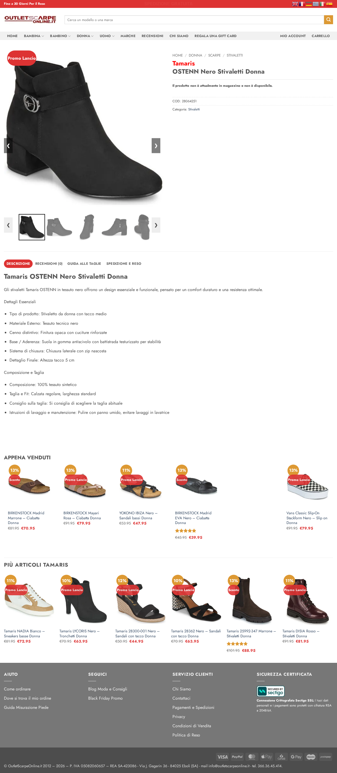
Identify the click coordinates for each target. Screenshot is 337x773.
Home (12, 35)
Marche (128, 35)
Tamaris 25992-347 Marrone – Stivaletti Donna (251, 633)
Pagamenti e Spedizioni (193, 707)
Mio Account (293, 35)
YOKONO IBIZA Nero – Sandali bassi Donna (138, 515)
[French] (302, 3)
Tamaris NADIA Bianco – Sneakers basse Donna (24, 633)
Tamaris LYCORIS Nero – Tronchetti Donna (80, 633)
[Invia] (328, 19)
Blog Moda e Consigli (107, 689)
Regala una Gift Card (215, 35)
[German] (309, 3)
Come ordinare (17, 689)
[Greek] (316, 3)
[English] (295, 3)
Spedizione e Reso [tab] (123, 263)
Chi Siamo (179, 35)
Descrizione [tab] (18, 263)
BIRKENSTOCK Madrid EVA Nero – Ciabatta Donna (193, 518)
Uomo (105, 35)
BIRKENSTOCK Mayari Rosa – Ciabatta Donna (82, 515)
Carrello (321, 35)
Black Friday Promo (105, 698)
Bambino (58, 35)
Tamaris (183, 63)
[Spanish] (329, 3)
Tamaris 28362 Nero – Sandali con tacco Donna (196, 633)
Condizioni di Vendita (191, 726)
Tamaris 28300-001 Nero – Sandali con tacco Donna (137, 633)
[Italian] (322, 3)
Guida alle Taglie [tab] (84, 263)
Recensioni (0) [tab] (49, 263)
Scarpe (214, 55)
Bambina (32, 35)
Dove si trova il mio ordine (27, 698)
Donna (83, 35)
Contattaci (181, 698)
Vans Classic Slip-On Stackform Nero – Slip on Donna (307, 518)
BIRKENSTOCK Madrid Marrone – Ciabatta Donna (26, 518)
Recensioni (152, 35)
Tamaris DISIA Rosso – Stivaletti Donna (301, 633)
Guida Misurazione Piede (26, 707)
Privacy (178, 717)
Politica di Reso (186, 735)
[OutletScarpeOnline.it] (30, 19)
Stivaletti (235, 55)
